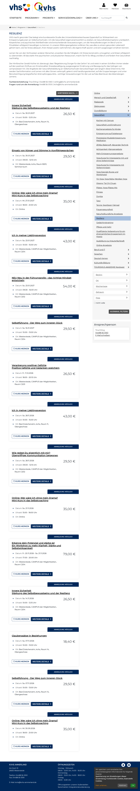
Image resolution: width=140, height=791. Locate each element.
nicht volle (100, 303)
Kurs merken (22, 134)
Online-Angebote (104, 245)
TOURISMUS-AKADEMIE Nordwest (109, 267)
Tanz (98, 201)
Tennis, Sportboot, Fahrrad (107, 205)
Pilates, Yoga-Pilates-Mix (106, 188)
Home (13, 27)
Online (97, 93)
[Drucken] (129, 765)
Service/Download (69, 18)
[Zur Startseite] (32, 7)
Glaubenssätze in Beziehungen (29, 635)
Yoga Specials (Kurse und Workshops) (107, 173)
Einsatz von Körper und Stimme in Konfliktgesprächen (43, 150)
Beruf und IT (99, 250)
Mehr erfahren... (101, 785)
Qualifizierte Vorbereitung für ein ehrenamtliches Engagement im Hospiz (110, 234)
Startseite (16, 18)
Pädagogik (99, 102)
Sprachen (98, 254)
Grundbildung (100, 111)
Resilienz (100, 218)
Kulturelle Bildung (102, 263)
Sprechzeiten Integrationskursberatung (74, 787)
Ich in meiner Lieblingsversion (29, 235)
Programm (31, 18)
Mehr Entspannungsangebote (109, 154)
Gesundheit (32, 27)
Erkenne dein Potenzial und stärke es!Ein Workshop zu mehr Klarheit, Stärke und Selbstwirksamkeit (36, 546)
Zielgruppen (99, 106)
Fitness (99, 192)
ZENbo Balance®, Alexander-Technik (112, 145)
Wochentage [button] (101, 286)
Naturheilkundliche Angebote (109, 214)
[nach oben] (123, 765)
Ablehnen (122, 785)
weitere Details (40, 134)
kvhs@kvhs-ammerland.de (25, 782)
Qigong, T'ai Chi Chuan (106, 183)
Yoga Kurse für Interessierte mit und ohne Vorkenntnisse (112, 159)
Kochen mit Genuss (105, 120)
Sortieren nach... (67, 93)
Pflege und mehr (103, 227)
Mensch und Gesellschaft (105, 98)
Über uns (91, 18)
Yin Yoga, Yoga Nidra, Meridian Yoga (111, 179)
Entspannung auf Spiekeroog (109, 134)
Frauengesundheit (104, 210)
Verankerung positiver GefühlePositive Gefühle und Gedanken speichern (36, 366)
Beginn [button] (99, 275)
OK (133, 785)
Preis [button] (98, 298)
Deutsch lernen (101, 258)
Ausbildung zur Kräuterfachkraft (110, 241)
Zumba (99, 196)
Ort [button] (97, 281)
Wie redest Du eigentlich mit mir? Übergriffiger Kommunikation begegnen (35, 454)
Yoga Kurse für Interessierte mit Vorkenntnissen (110, 166)
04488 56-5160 (101, 333)
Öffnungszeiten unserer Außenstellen (73, 785)
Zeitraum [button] (100, 292)
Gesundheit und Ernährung (108, 125)
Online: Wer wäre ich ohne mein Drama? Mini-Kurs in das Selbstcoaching (35, 194)
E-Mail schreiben (102, 335)
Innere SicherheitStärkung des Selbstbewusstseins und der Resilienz (41, 106)
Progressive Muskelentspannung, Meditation (111, 139)
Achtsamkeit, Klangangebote (109, 149)
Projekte (48, 18)
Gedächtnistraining (104, 223)
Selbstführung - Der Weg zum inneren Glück (37, 323)
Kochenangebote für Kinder (108, 129)
